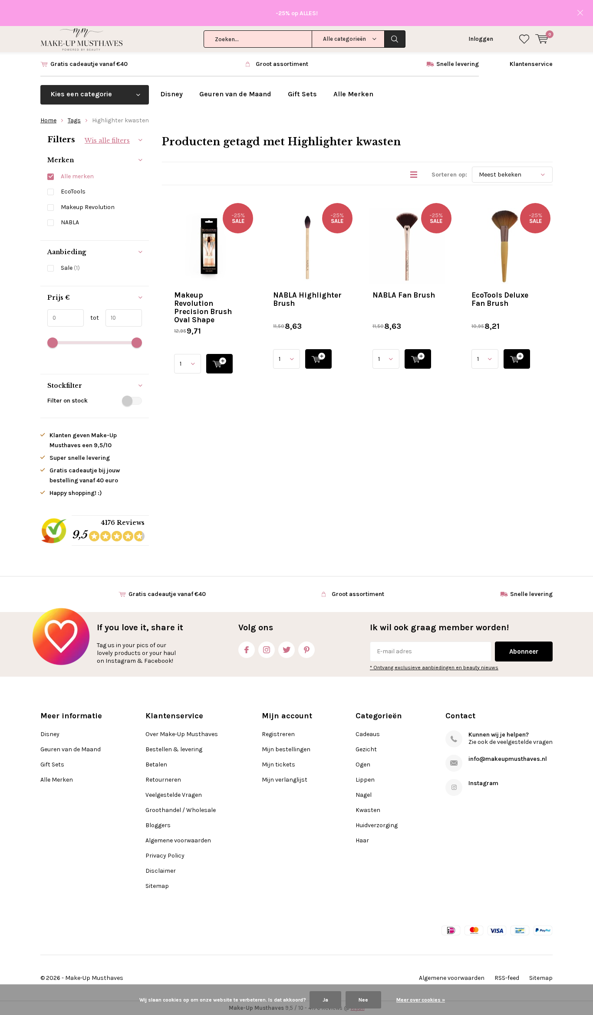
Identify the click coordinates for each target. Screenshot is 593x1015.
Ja (325, 1000)
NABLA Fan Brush (403, 295)
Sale (70, 268)
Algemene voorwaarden (178, 840)
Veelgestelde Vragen (173, 795)
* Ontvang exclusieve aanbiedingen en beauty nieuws (434, 668)
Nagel (364, 795)
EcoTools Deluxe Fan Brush (499, 299)
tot (91, 317)
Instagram (266, 650)
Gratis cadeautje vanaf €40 (89, 64)
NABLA (70, 222)
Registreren (278, 734)
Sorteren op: (449, 174)
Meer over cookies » (420, 1000)
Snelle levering (457, 64)
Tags (74, 120)
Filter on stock (67, 400)
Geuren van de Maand (235, 94)
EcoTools (73, 191)
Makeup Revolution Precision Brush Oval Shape (203, 307)
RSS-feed (506, 978)
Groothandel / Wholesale (180, 810)
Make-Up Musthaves (94, 978)
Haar (362, 840)
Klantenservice (531, 64)
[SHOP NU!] (219, 363)
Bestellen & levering (173, 749)
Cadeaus (368, 734)
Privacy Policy (164, 855)
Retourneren (163, 779)
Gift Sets (302, 94)
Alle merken (77, 176)
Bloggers (158, 825)
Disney (171, 94)
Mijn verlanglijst (284, 779)
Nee (363, 1000)
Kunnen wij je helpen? (498, 734)
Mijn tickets (278, 764)
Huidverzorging (377, 825)
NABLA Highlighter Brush (307, 299)
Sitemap (157, 886)
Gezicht (366, 749)
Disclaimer (160, 870)
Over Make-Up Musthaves (181, 734)
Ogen (363, 764)
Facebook (246, 650)
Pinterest (306, 650)
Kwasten (368, 810)
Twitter (286, 650)
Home (48, 120)
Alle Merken (353, 94)
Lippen (365, 779)
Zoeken (395, 39)
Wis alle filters (107, 140)
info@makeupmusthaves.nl (507, 759)
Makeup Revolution (88, 207)
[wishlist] (524, 39)
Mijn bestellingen (286, 749)
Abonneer (523, 651)
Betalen (156, 764)
